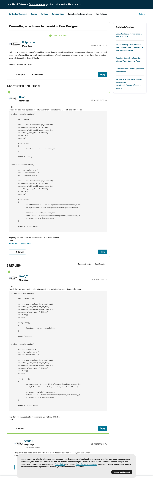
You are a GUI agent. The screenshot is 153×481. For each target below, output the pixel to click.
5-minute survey (38, 4)
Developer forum (58, 14)
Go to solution (60, 35)
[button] (11, 74)
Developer (44, 14)
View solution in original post (20, 243)
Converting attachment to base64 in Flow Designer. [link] (87, 14)
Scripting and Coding (24, 64)
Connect (33, 14)
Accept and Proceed (122, 472)
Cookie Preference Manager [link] (86, 464)
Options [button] (142, 14)
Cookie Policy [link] (60, 464)
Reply (102, 74)
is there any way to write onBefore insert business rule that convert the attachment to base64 (129, 47)
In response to (33, 448)
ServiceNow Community (18, 14)
